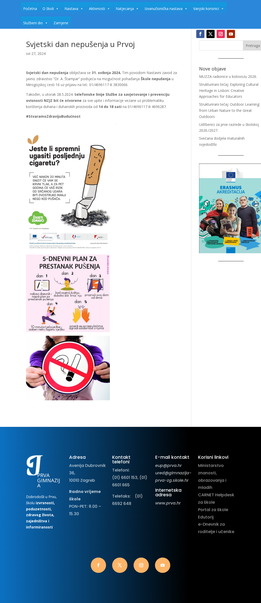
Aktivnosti (97, 8)
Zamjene (61, 22)
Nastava (71, 8)
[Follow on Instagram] (221, 34)
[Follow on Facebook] (200, 34)
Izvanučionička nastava (163, 8)
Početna (30, 8)
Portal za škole (213, 510)
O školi (48, 8)
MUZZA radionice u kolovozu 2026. (228, 76)
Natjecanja (125, 8)
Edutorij (206, 517)
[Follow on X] (210, 34)
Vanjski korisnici (206, 8)
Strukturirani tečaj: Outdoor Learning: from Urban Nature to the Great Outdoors (229, 110)
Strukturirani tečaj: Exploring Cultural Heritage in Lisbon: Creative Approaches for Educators (228, 90)
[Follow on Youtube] (231, 34)
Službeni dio (33, 22)
